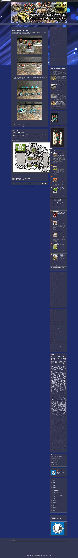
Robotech (53, 397)
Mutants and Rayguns (59, 379)
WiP (56, 383)
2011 (54, 505)
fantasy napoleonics (59, 413)
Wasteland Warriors (61, 369)
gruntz (54, 391)
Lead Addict (60, 470)
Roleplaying (58, 397)
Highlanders (53, 407)
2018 (54, 484)
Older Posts (44, 183)
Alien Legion (62, 403)
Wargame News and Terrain (58, 152)
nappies (55, 362)
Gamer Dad (63, 388)
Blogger (50, 555)
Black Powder (54, 361)
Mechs (52, 389)
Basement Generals (57, 243)
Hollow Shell (59, 407)
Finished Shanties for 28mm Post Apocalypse (60, 102)
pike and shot (62, 400)
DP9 (64, 387)
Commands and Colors (56, 381)
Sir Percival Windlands (55, 390)
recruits (64, 366)
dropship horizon (54, 399)
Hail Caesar (64, 384)
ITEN (64, 407)
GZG (52, 379)
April (55, 493)
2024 (54, 480)
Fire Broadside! (56, 211)
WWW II (52, 411)
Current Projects (26, 24)
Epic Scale (53, 405)
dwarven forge (54, 412)
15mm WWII (62, 402)
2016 (54, 487)
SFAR (64, 389)
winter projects (61, 377)
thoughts (59, 368)
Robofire (59, 389)
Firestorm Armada (61, 405)
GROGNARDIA (54, 462)
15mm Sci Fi (17, 126)
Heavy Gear (55, 385)
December (56, 490)
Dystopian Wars (54, 388)
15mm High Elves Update (61, 76)
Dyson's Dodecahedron (55, 458)
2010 (54, 507)
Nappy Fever (63, 365)
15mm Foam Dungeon (59, 371)
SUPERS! (59, 244)
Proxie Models (53, 409)
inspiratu (63, 399)
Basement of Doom (61, 404)
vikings (60, 401)
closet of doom (63, 390)
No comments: (27, 178)
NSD (57, 408)
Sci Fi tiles (64, 409)
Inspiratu (19, 24)
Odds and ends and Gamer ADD (57, 70)
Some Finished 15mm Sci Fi (20, 30)
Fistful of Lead (61, 374)
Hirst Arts (53, 376)
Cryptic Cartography (18, 132)
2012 (54, 503)
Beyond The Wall (54, 460)
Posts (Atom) (32, 186)
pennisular (59, 386)
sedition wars (53, 401)
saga (64, 415)
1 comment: (27, 124)
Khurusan (53, 373)
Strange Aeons (62, 410)
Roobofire (59, 409)
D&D (23, 179)
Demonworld (57, 366)
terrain (52, 368)
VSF (52, 398)
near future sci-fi (54, 400)
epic (57, 376)
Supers (63, 397)
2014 (54, 500)
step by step (58, 416)
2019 (54, 482)
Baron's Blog (55, 176)
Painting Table (62, 408)
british (55, 380)
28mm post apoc (54, 403)
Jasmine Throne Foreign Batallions (58, 382)
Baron (59, 378)
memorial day (54, 415)
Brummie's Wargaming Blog (58, 187)
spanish (52, 416)
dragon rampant (62, 411)
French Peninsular (61, 375)
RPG (64, 382)
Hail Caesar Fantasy (56, 363)
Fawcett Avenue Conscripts (58, 165)
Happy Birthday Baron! (60, 94)
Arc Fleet (58, 384)
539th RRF (53, 378)
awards (57, 411)
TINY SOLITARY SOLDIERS (58, 231)
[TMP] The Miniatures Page (58, 267)
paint (60, 415)
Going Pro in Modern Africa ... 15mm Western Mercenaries (61, 256)
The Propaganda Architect (58, 254)
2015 (54, 489)
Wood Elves (57, 398)
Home (13, 24)
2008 (54, 510)
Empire (63, 378)
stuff (59, 373)
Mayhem (52, 408)
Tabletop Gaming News (57, 199)
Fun (59, 388)
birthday (63, 398)
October (55, 492)
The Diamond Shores (55, 464)
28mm (62, 362)
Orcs (56, 389)
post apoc (63, 361)
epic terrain (61, 412)
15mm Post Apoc (61, 380)
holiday (63, 414)
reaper (64, 391)
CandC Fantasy (59, 387)
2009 (54, 508)
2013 (54, 502)
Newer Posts (14, 183)
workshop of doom (59, 367)
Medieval (53, 375)
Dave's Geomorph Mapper (56, 456)
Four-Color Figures (57, 220)
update (53, 356)
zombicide (63, 416)
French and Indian (54, 406)
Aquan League (21, 126)
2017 (54, 485)
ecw (59, 399)
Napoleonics (59, 360)
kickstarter (59, 391)
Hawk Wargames (62, 406)
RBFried (42, 555)
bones (60, 383)
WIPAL (52, 383)
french (59, 414)
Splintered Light (55, 410)
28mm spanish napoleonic (57, 372)
